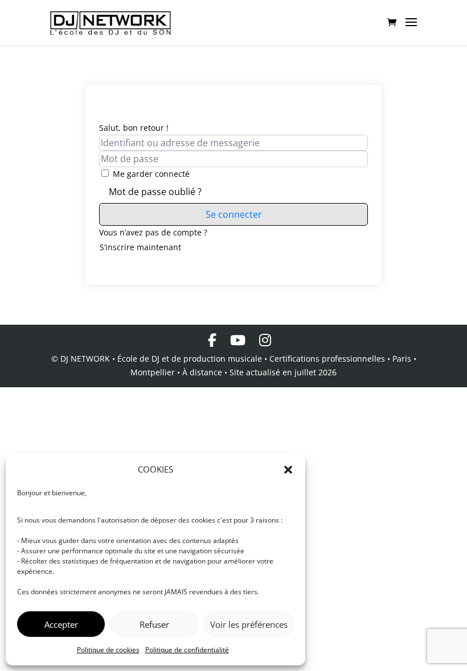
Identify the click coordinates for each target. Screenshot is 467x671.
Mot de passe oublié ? (155, 191)
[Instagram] (265, 340)
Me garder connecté (151, 173)
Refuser (154, 624)
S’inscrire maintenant (140, 247)
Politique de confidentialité (187, 650)
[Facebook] (212, 340)
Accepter (61, 624)
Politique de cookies (108, 650)
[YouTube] (237, 340)
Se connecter (234, 214)
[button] (288, 469)
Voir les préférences (249, 624)
